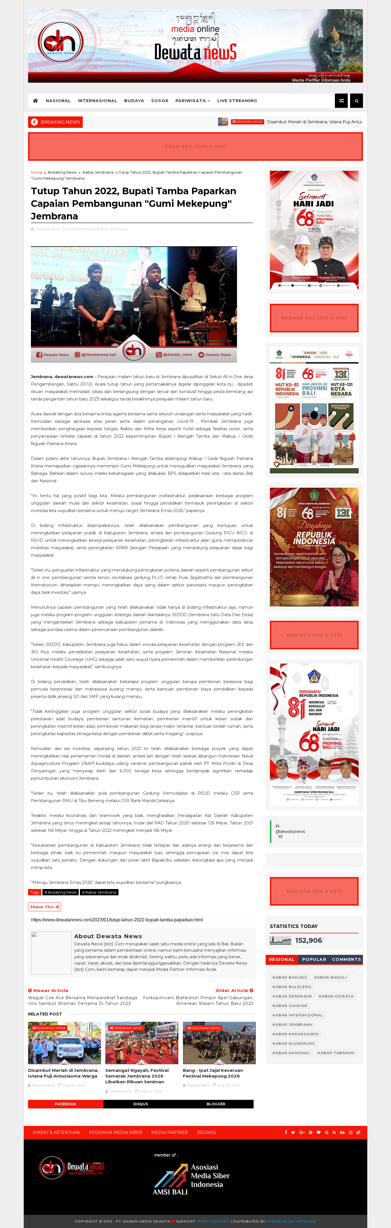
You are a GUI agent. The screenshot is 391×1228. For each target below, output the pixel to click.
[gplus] (302, 1132)
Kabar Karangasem (296, 1034)
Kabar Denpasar (292, 996)
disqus (140, 1104)
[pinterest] (310, 1132)
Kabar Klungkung (294, 1043)
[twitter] (293, 1132)
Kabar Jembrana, (113, 229)
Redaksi (206, 1132)
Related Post (45, 1014)
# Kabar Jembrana (99, 892)
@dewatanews (290, 831)
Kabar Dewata (336, 996)
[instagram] (350, 1132)
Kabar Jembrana (98, 172)
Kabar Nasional (292, 1053)
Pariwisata (190, 100)
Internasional (97, 100)
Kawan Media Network (291, 1221)
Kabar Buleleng (292, 987)
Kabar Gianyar (290, 1005)
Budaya (134, 100)
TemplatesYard (213, 1221)
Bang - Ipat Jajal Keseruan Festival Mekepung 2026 (213, 1073)
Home (37, 172)
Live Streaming (237, 100)
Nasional (58, 100)
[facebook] (286, 1132)
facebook (65, 1104)
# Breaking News (60, 892)
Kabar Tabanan (336, 1053)
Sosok (160, 100)
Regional (282, 959)
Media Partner (169, 1132)
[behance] (342, 1132)
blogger (216, 1104)
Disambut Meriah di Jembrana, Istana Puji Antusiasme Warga (298, 121)
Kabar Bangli (331, 977)
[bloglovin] (318, 1132)
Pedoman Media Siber (115, 1132)
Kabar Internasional (298, 1015)
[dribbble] (326, 1132)
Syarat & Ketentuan (56, 1132)
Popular (314, 959)
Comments (347, 959)
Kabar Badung (290, 977)
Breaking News (219, 122)
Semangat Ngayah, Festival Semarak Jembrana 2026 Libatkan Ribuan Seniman (137, 1076)
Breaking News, (81, 229)
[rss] (334, 1132)
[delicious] (358, 1132)
